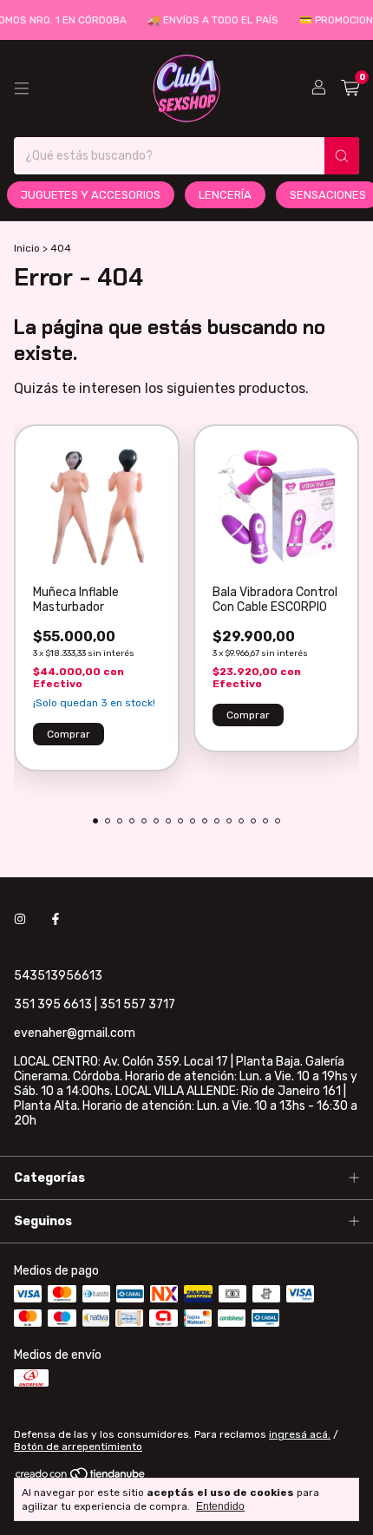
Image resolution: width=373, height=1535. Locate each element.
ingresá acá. (299, 1434)
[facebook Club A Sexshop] (55, 919)
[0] (350, 88)
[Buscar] (341, 155)
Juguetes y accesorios (90, 194)
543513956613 (58, 975)
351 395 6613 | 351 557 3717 (94, 1004)
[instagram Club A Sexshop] (20, 919)
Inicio (27, 248)
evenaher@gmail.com (74, 1033)
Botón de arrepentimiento (78, 1446)
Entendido (220, 1506)
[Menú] (21, 88)
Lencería (225, 194)
